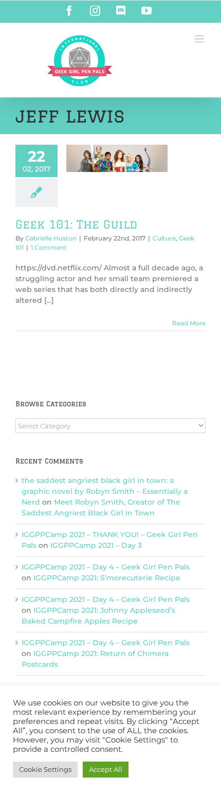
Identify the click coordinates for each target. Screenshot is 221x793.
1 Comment (49, 247)
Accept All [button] (105, 769)
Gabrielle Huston (51, 238)
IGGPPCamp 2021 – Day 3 (96, 545)
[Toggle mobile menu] (200, 38)
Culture (164, 238)
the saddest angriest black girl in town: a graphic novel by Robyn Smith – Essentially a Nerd (105, 491)
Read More (189, 323)
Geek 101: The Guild (76, 224)
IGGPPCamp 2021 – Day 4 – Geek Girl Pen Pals (106, 567)
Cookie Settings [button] (45, 769)
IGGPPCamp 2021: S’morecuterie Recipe (106, 577)
